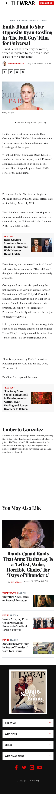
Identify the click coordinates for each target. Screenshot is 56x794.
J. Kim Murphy (16, 582)
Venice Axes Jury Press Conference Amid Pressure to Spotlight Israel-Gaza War (15, 624)
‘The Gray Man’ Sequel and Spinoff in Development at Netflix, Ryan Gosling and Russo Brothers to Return (16, 400)
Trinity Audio (30, 123)
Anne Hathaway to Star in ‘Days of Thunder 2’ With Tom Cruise (15, 647)
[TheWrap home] (23, 3)
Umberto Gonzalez (16, 63)
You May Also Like (22, 507)
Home (12, 20)
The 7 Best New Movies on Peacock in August (15, 598)
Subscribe (46, 3)
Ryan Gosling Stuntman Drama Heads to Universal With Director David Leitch (16, 247)
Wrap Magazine (14, 756)
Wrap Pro (11, 733)
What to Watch (10, 593)
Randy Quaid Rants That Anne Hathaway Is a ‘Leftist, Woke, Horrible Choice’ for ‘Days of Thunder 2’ (28, 564)
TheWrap (10, 722)
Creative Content (27, 20)
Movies (43, 20)
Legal (8, 745)
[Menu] (5, 3)
